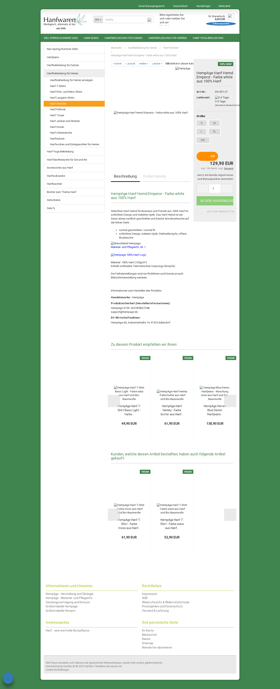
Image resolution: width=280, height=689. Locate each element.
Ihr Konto (148, 630)
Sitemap (147, 643)
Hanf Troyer (57, 115)
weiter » (143, 63)
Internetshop (53, 666)
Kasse (146, 639)
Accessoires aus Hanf (60, 167)
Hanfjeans (91, 37)
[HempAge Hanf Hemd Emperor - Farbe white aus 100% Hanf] (151, 112)
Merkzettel (223, 6)
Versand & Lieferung (155, 610)
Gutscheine (53, 200)
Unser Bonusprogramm (151, 6)
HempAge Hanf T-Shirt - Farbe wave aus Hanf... (172, 524)
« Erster (117, 63)
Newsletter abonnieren (157, 647)
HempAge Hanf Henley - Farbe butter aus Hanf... (172, 410)
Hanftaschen (54, 183)
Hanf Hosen (57, 126)
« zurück (130, 63)
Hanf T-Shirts (58, 86)
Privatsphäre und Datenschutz (162, 606)
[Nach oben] (269, 683)
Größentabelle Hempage (62, 606)
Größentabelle (154, 176)
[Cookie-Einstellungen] (8, 678)
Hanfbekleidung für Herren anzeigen (71, 80)
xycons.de (116, 666)
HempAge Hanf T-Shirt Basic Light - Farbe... (129, 410)
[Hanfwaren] (65, 21)
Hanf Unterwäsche (61, 132)
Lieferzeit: (203, 97)
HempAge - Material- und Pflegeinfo (69, 598)
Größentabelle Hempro (60, 610)
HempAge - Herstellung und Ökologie (69, 594)
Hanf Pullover (58, 109)
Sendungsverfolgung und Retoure (68, 602)
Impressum (149, 594)
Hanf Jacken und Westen (65, 121)
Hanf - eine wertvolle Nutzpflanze (67, 630)
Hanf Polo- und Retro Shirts (66, 91)
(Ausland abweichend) (227, 105)
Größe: (201, 116)
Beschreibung (125, 176)
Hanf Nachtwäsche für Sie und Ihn (67, 159)
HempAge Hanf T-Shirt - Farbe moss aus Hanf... (129, 524)
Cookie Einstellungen (57, 669)
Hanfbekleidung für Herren (167, 37)
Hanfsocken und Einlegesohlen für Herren (74, 144)
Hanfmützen (57, 138)
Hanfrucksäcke (56, 175)
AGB (145, 598)
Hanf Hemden (58, 103)
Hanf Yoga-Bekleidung (208, 37)
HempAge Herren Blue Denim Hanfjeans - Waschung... (215, 410)
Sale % (51, 208)
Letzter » (157, 63)
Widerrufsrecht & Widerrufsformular (166, 602)
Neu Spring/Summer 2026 (61, 37)
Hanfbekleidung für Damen (123, 37)
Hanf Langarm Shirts (62, 97)
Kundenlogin (203, 6)
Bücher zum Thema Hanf (61, 192)
